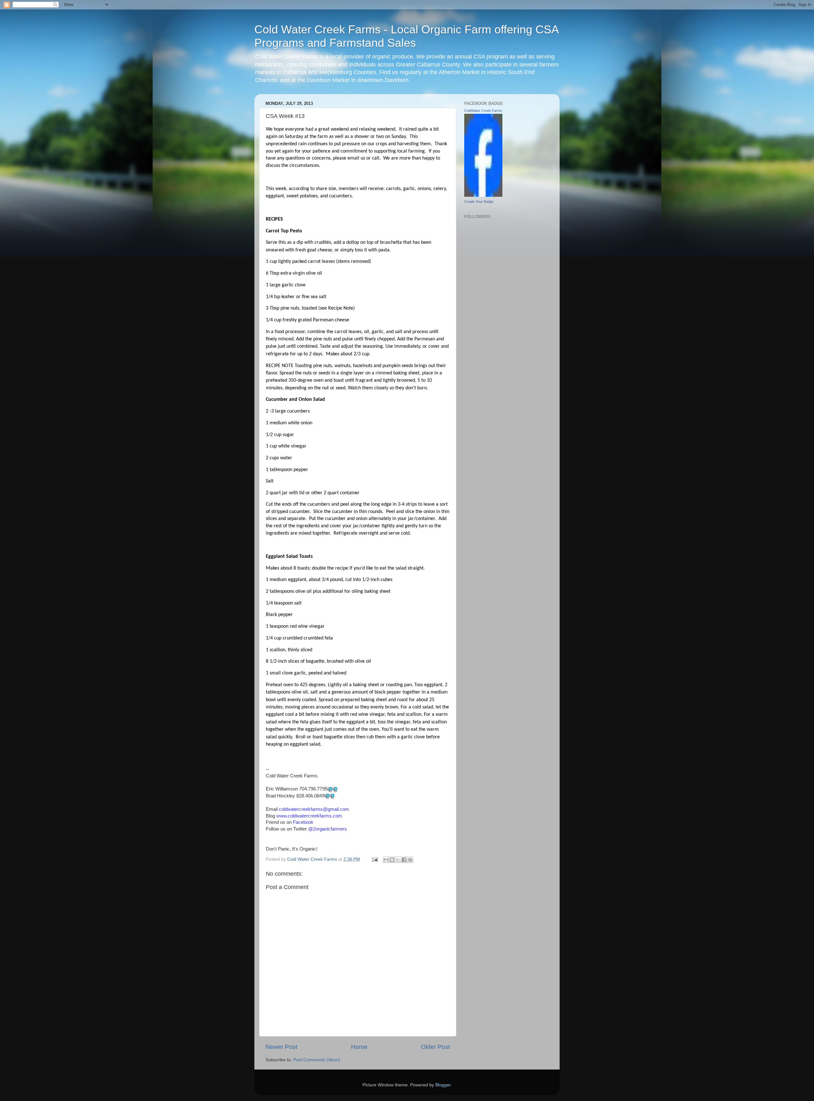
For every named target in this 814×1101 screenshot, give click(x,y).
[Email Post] (374, 859)
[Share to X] (398, 860)
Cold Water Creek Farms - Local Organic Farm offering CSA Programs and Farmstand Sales (406, 36)
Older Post (435, 1046)
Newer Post (281, 1046)
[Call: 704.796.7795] (329, 789)
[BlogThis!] (392, 860)
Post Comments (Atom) (316, 1059)
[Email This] (386, 860)
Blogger (443, 1085)
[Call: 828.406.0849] (326, 795)
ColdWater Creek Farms (483, 111)
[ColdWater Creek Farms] (483, 195)
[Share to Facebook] (404, 860)
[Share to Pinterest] (410, 860)
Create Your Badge (478, 201)
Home (359, 1046)
